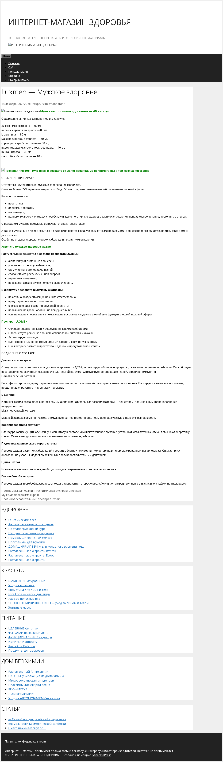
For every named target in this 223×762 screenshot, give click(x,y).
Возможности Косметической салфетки (37, 724)
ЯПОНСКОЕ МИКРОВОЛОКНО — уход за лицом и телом (48, 603)
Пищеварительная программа (31, 533)
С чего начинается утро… (27, 728)
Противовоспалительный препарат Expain (30, 499)
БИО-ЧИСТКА (17, 689)
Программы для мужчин (17, 491)
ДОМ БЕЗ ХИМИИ (21, 694)
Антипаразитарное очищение (30, 524)
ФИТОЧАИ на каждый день (28, 633)
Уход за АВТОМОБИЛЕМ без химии (34, 698)
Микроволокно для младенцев (31, 680)
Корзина (14, 76)
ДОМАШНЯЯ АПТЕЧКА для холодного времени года (46, 546)
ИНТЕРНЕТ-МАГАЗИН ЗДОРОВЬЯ (69, 22)
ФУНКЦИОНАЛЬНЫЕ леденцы (30, 637)
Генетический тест (22, 520)
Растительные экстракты (26, 560)
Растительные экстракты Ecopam (32, 555)
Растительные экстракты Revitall (58, 491)
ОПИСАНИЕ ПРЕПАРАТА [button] (17, 178)
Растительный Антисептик (28, 672)
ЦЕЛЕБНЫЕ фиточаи (23, 628)
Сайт (11, 67)
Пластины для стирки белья (29, 685)
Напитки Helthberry (22, 642)
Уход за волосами (21, 585)
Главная (14, 63)
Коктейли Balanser (21, 646)
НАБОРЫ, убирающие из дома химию (36, 676)
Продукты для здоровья (26, 650)
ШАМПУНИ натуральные (26, 581)
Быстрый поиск (18, 80)
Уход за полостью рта (24, 599)
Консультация (18, 72)
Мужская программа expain (20, 495)
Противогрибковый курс (26, 529)
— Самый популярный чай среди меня (37, 719)
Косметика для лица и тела (28, 590)
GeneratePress (101, 755)
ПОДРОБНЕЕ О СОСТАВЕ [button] (18, 353)
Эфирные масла (20, 607)
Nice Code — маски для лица (29, 594)
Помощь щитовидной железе (30, 538)
